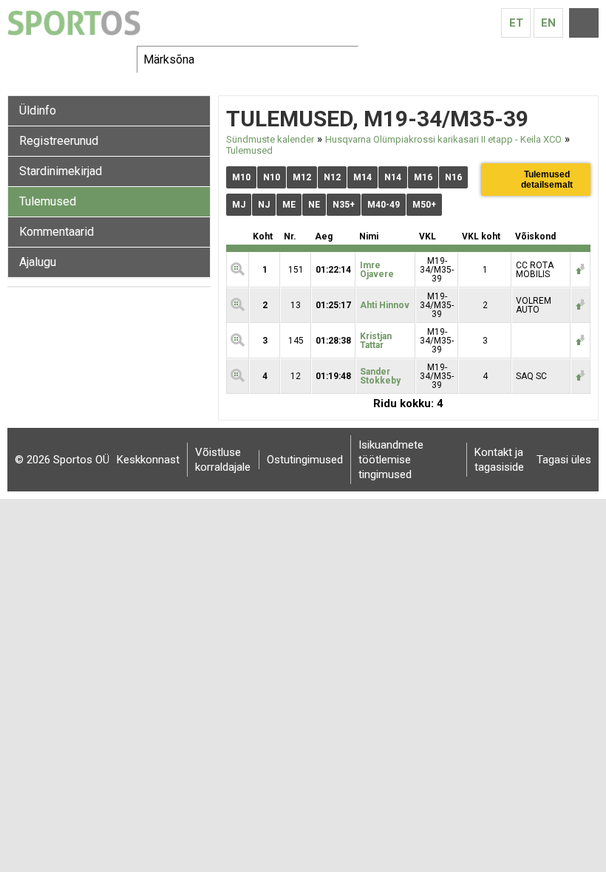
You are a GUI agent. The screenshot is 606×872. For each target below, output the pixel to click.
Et (516, 23)
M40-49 (383, 205)
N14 (392, 177)
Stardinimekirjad (60, 171)
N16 (453, 177)
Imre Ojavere (377, 269)
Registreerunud (58, 141)
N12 (332, 177)
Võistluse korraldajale (223, 460)
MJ (238, 205)
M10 (241, 177)
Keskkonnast (148, 459)
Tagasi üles (564, 459)
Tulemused (47, 201)
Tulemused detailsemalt (547, 179)
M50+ (424, 205)
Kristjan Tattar (376, 340)
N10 (271, 177)
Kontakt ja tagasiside (499, 460)
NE (314, 205)
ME (289, 205)
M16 (423, 177)
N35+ (344, 205)
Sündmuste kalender (270, 139)
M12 (302, 177)
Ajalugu (37, 262)
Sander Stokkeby (380, 376)
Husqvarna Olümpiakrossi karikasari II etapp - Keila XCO (443, 139)
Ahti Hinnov (384, 305)
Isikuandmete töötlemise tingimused (390, 459)
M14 (362, 177)
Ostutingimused (305, 459)
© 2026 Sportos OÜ (62, 459)
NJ (264, 205)
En (548, 23)
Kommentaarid (56, 232)
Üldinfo (37, 110)
